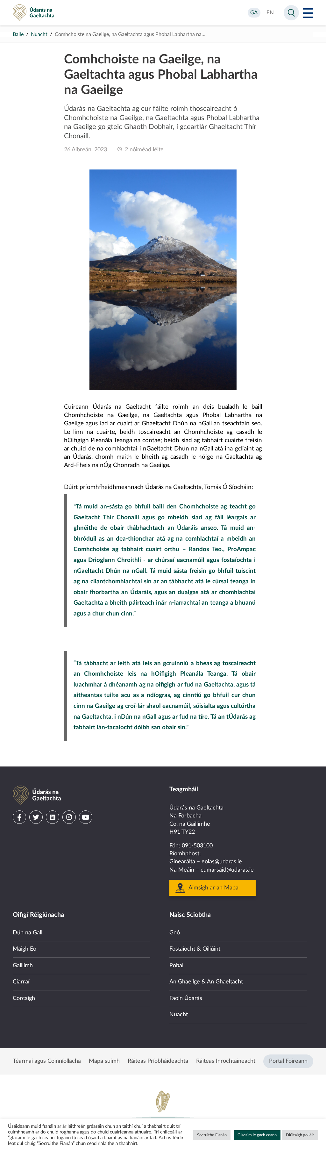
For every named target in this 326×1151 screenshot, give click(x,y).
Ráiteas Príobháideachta (158, 1061)
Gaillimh (23, 965)
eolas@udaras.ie (222, 862)
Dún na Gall (27, 933)
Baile (18, 34)
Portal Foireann (288, 1061)
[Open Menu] (308, 12)
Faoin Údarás (185, 998)
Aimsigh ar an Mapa (213, 888)
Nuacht (39, 34)
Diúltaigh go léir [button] (300, 1135)
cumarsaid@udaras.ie (227, 870)
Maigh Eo (24, 949)
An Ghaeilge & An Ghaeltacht (206, 982)
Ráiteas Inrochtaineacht (225, 1061)
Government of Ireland (163, 1111)
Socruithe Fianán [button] (212, 1135)
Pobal (176, 965)
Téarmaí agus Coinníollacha (47, 1061)
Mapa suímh (104, 1061)
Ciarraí (21, 982)
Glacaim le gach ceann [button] (257, 1135)
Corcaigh (24, 998)
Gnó (174, 933)
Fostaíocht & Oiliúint (194, 949)
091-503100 (197, 846)
